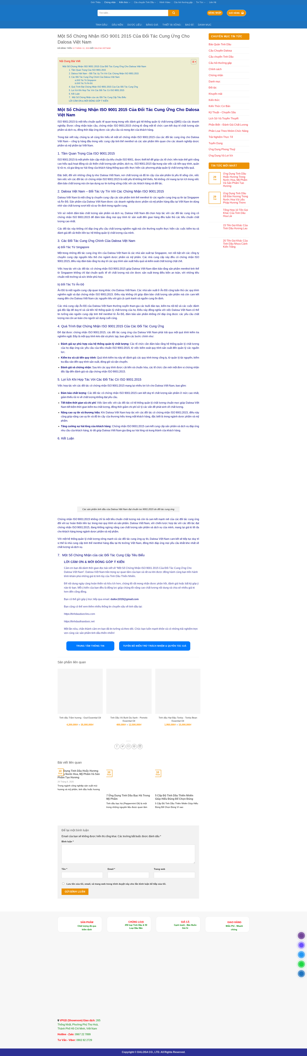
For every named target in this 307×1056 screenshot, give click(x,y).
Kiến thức (123, 2)
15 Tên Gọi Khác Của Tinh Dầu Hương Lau (235, 227)
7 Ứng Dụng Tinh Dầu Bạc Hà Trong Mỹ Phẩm (128, 797)
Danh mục (204, 24)
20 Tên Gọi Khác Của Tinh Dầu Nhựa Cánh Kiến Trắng (235, 243)
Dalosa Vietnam (102, 48)
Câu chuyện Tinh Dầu (144, 2)
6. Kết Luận (74, 94)
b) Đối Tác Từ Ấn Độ (84, 83)
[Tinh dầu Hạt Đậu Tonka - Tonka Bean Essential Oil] (177, 691)
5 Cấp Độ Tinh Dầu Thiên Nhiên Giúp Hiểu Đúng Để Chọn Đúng (174, 797)
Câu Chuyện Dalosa (220, 50)
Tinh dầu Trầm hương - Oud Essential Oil (80, 717)
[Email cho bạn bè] (128, 746)
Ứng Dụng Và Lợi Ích (221, 155)
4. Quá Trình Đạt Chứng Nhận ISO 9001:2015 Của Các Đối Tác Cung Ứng (103, 87)
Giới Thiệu (96, 2)
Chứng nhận (110, 2)
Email (111, 869)
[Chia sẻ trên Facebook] (117, 746)
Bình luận (68, 841)
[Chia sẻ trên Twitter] (122, 746)
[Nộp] (173, 13)
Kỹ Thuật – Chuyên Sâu (222, 112)
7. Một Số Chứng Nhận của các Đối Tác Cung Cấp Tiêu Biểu (97, 97)
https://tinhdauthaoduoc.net (79, 621)
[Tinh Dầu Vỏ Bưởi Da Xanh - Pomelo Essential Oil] (128, 691)
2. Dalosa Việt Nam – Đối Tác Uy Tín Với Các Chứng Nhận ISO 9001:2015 (104, 73)
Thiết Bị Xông (171, 24)
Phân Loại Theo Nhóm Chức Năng (228, 131)
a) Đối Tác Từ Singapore (85, 80)
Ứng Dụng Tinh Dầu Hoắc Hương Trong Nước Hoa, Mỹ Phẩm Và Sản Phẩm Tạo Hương (79, 774)
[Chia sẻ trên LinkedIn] (140, 746)
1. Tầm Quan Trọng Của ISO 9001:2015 (87, 70)
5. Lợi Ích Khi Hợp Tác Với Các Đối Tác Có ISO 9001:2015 (96, 90)
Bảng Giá (152, 24)
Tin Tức (199, 2)
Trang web (159, 869)
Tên (64, 869)
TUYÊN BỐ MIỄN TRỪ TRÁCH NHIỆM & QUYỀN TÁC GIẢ (154, 646)
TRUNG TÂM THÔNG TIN (90, 646)
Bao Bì (189, 24)
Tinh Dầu (101, 24)
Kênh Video (165, 2)
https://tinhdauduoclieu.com (80, 614)
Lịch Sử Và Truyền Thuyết (223, 118)
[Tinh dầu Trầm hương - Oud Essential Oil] (80, 691)
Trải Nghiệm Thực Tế (221, 137)
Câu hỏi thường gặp (183, 2)
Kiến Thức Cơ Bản (219, 106)
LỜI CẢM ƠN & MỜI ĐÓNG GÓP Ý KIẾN (88, 101)
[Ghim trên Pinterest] (134, 746)
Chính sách (215, 69)
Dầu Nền (117, 24)
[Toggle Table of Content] (192, 61)
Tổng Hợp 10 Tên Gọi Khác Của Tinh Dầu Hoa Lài (235, 213)
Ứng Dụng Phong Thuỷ (222, 149)
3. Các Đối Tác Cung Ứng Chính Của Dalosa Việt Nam (94, 77)
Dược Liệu (134, 24)
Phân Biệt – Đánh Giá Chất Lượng (228, 124)
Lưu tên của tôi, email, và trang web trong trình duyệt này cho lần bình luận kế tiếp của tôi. (116, 884)
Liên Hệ (212, 2)
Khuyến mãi (215, 93)
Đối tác (213, 87)
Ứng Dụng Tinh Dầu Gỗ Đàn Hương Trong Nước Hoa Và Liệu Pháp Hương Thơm (235, 198)
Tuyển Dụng (216, 143)
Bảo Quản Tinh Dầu (220, 44)
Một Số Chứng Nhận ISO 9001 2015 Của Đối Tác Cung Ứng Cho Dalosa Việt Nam (104, 66)
